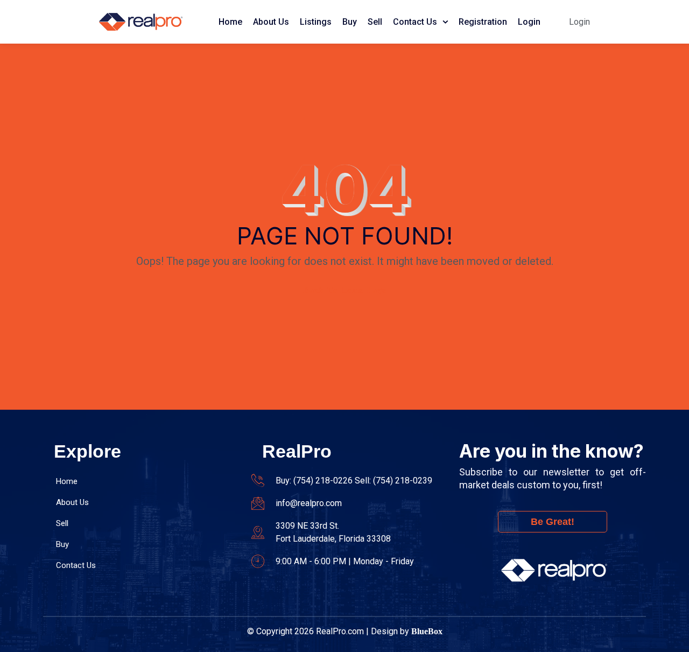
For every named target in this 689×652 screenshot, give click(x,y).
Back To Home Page (344, 290)
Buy (349, 22)
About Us (271, 22)
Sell (375, 22)
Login (529, 22)
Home (230, 22)
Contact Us (415, 22)
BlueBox (426, 631)
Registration (483, 22)
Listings (316, 22)
